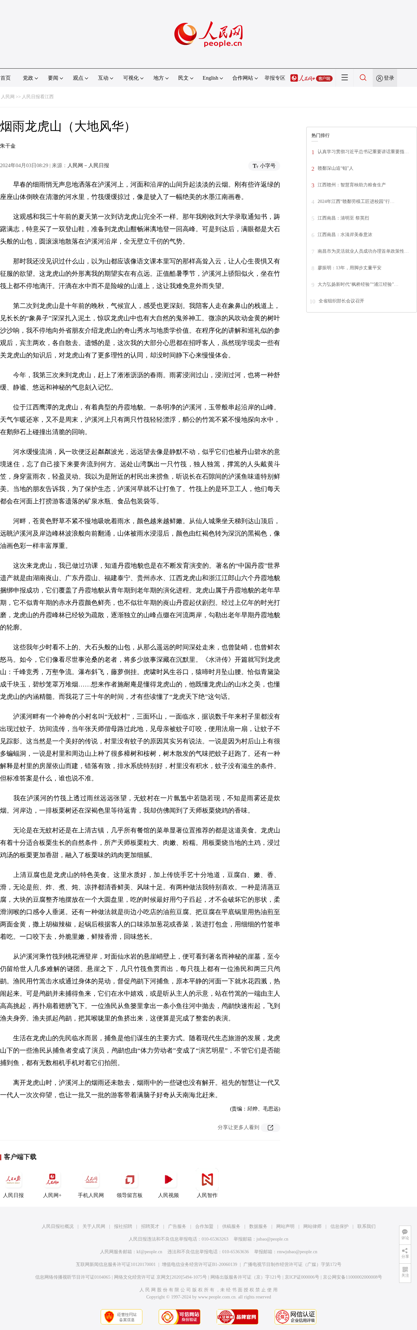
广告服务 (177, 1226)
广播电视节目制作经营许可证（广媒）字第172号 (292, 1264)
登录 (389, 78)
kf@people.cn (149, 1251)
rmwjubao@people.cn (297, 1251)
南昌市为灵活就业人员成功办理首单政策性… (363, 251)
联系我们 (366, 1226)
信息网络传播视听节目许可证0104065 (72, 1277)
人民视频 (168, 1195)
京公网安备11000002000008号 (352, 1277)
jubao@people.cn (272, 1239)
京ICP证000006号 (302, 1277)
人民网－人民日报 (88, 165)
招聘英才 (150, 1226)
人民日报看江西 (38, 96)
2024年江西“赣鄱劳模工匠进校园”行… (356, 201)
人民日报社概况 (58, 1226)
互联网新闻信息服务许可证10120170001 (116, 1264)
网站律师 (312, 1226)
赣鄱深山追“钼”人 (335, 168)
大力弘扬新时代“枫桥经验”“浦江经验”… (358, 284)
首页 (5, 78)
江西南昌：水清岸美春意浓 (345, 234)
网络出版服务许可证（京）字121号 (245, 1277)
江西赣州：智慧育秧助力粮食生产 (352, 184)
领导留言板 (130, 1195)
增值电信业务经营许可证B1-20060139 (199, 1264)
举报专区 (275, 78)
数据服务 (258, 1226)
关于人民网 (93, 1226)
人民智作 (207, 1195)
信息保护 (339, 1226)
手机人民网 (91, 1195)
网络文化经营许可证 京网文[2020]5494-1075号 (160, 1277)
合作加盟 (204, 1226)
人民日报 (13, 1195)
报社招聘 (123, 1226)
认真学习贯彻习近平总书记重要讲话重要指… (363, 151)
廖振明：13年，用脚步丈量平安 (349, 267)
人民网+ (52, 1195)
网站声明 (285, 1226)
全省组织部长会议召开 (341, 301)
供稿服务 (231, 1226)
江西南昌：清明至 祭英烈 (343, 218)
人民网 (8, 96)
